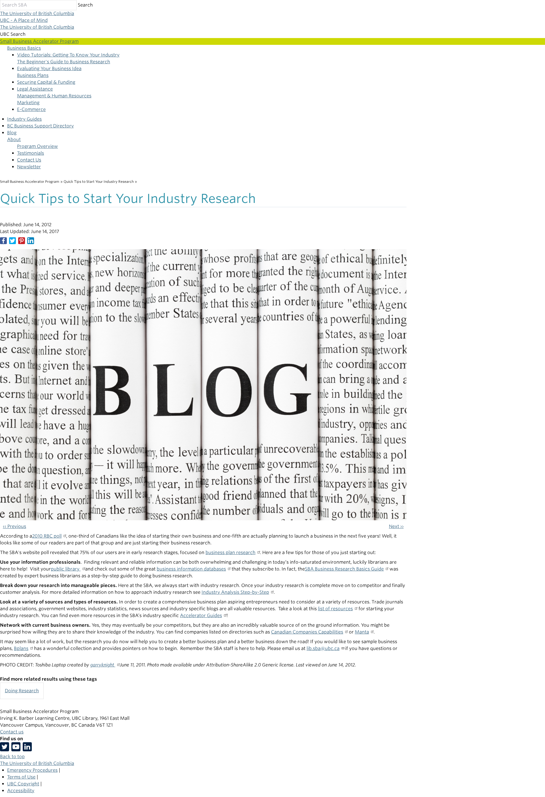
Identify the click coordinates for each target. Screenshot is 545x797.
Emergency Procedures (32, 770)
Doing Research (22, 690)
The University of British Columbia (37, 13)
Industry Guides (24, 119)
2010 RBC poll (47, 536)
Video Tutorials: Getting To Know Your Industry (68, 55)
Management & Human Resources (54, 95)
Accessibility (20, 790)
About (14, 139)
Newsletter (29, 166)
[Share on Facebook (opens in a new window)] (3, 240)
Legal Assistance (35, 89)
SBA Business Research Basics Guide (344, 569)
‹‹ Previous (14, 526)
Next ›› (396, 526)
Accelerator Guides (201, 615)
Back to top (12, 756)
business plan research (230, 552)
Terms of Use (21, 777)
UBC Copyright (23, 783)
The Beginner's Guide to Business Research (63, 61)
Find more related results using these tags (48, 679)
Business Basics (24, 48)
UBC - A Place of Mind (24, 20)
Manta (362, 632)
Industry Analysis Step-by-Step (235, 592)
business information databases (191, 569)
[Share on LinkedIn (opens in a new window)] (30, 240)
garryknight (102, 665)
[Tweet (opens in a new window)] (12, 240)
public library (66, 569)
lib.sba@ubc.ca (323, 648)
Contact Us (29, 160)
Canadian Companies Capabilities (307, 632)
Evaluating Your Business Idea (49, 68)
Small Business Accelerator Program (29, 181)
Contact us (12, 732)
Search (85, 5)
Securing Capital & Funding (46, 82)
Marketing (28, 102)
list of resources (335, 608)
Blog (11, 132)
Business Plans (33, 75)
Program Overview (37, 146)
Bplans (21, 648)
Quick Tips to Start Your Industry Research (99, 181)
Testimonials (30, 153)
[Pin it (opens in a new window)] (21, 240)
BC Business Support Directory (40, 126)
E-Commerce (31, 109)
